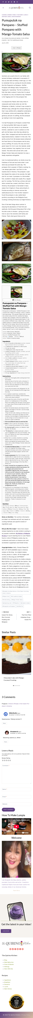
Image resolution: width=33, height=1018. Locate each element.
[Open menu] (3, 8)
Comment (5, 765)
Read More (16, 890)
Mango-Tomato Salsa (17, 599)
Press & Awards (9, 964)
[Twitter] (9, 2)
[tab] (13, 685)
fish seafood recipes (16, 596)
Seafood (4, 16)
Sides (9, 16)
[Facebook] (3, 2)
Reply (4, 723)
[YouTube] (17, 2)
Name (4, 789)
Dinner (10, 14)
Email (4, 796)
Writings (6, 966)
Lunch (25, 14)
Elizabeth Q (14, 731)
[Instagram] (11, 2)
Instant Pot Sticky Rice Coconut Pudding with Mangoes (7, 617)
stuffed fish (20, 606)
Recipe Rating (6, 758)
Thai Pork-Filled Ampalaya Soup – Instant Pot (26, 615)
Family (14, 14)
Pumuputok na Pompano (9, 606)
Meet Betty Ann (9, 962)
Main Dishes (8, 989)
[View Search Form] (29, 7)
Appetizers (7, 980)
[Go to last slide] (4, 660)
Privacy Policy (25, 1015)
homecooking (6, 599)
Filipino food (6, 596)
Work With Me (8, 969)
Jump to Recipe (16, 47)
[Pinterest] (6, 2)
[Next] (28, 660)
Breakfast (7, 982)
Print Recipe (17, 300)
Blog (5, 960)
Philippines (16, 603)
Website (4, 804)
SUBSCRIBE (6, 931)
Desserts (7, 984)
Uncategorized (16, 16)
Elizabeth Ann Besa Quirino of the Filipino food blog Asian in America (16, 592)
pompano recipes (25, 603)
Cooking (4, 14)
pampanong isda (7, 603)
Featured (20, 14)
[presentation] (16, 655)
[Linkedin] (14, 2)
